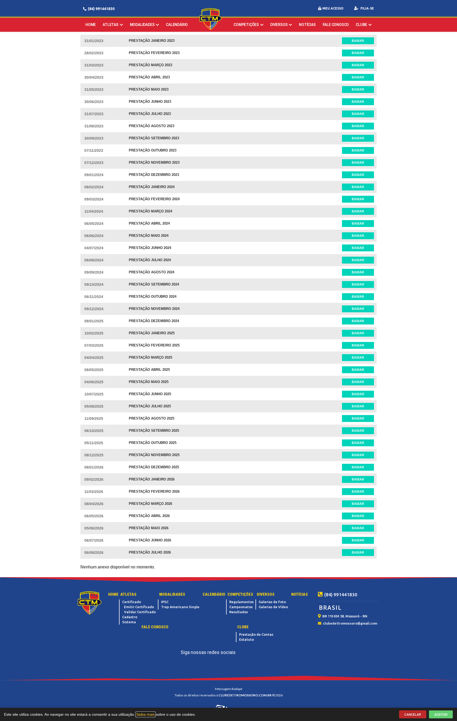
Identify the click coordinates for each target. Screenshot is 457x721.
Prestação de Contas (256, 634)
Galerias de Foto (272, 602)
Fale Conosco (336, 25)
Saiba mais (145, 714)
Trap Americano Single (180, 607)
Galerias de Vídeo (273, 607)
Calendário (177, 25)
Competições (246, 25)
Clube (361, 25)
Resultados (238, 612)
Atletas (110, 25)
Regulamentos (241, 602)
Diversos (278, 25)
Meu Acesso (333, 8)
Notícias (307, 25)
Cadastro (129, 617)
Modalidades (142, 25)
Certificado (131, 602)
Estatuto (246, 639)
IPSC (164, 602)
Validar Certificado (140, 612)
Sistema (129, 622)
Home (90, 25)
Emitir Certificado (139, 607)
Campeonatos (241, 607)
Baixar (358, 41)
